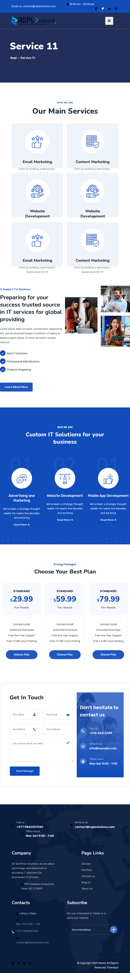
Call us (20, 822)
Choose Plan (21, 654)
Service (85, 863)
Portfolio (86, 870)
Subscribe (113, 929)
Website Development (37, 214)
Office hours (33, 831)
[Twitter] (102, 8)
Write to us (81, 822)
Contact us (88, 876)
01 (108, 471)
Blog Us (86, 882)
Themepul (112, 967)
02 (65, 471)
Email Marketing (37, 161)
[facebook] (13, 963)
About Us (86, 888)
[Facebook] (96, 8)
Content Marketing (93, 161)
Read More (21, 524)
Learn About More (16, 386)
